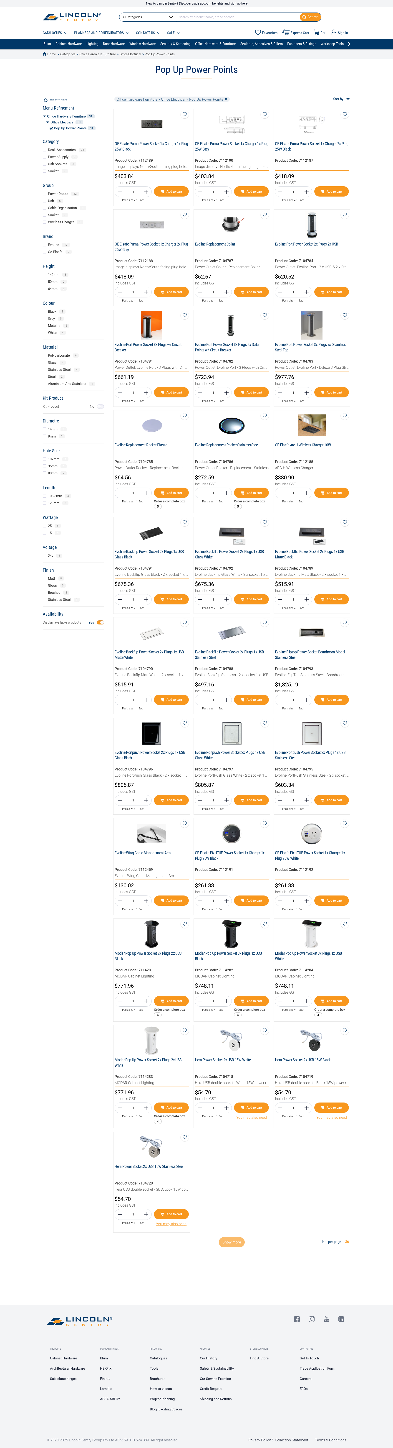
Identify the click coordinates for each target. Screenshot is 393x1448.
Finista (105, 1379)
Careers (306, 1379)
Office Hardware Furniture (97, 54)
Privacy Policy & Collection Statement (278, 1440)
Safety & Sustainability (217, 1368)
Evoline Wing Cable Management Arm (143, 852)
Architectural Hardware (67, 1368)
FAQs (304, 1389)
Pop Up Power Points (160, 54)
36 (347, 1242)
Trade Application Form (317, 1368)
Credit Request (211, 1389)
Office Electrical (130, 54)
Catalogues (158, 1358)
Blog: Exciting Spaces (166, 1409)
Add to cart (174, 191)
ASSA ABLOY (110, 1399)
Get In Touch (309, 1358)
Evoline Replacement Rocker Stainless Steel (227, 445)
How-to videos (161, 1389)
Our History (208, 1358)
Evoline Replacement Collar (215, 244)
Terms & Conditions (330, 1440)
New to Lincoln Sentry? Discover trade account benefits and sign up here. (197, 3)
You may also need (251, 1117)
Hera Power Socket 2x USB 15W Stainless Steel (149, 1166)
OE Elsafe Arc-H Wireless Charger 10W (303, 445)
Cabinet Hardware (63, 1358)
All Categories (132, 17)
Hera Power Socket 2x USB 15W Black (303, 1059)
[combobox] (220, 17)
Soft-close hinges (63, 1379)
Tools (154, 1368)
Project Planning (162, 1399)
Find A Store (259, 1358)
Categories (68, 54)
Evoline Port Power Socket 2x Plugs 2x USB (306, 244)
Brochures (157, 1379)
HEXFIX (105, 1368)
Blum (104, 1358)
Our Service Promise (215, 1379)
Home (51, 54)
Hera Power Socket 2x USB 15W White (223, 1059)
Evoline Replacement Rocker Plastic (141, 445)
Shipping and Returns (216, 1399)
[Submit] (310, 17)
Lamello (106, 1389)
